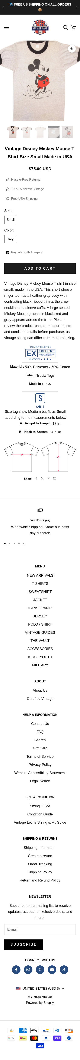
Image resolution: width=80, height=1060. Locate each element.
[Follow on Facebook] (16, 969)
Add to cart (40, 268)
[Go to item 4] (54, 132)
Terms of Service (40, 757)
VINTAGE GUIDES (40, 633)
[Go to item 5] (67, 132)
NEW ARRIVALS (40, 575)
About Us (40, 690)
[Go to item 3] (40, 132)
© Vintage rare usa (40, 996)
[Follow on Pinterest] (40, 969)
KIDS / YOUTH (40, 657)
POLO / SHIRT (40, 624)
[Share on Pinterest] (48, 478)
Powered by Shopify (40, 1002)
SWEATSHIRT (40, 592)
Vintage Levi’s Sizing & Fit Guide (40, 822)
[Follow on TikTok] (64, 969)
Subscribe (23, 944)
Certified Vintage (40, 699)
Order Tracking (40, 864)
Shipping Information (40, 848)
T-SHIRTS (40, 584)
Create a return (40, 856)
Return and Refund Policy (40, 880)
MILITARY (40, 665)
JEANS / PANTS (40, 608)
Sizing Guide (40, 806)
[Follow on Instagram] (28, 969)
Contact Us (40, 724)
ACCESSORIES (40, 649)
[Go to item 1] (13, 132)
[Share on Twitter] (42, 478)
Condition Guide (40, 814)
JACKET (40, 600)
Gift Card (40, 748)
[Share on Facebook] (36, 478)
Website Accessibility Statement (40, 773)
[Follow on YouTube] (52, 969)
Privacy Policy (40, 765)
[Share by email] (54, 478)
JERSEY (40, 616)
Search (40, 740)
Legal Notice (40, 781)
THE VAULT (40, 641)
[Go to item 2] (26, 132)
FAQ (40, 732)
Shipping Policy (40, 872)
